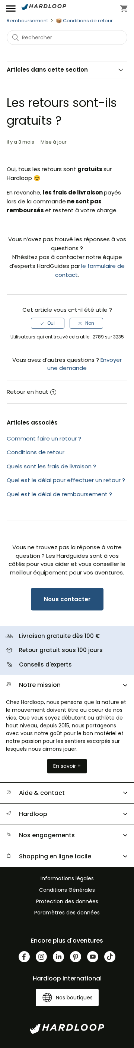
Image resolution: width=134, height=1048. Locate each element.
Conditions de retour (35, 452)
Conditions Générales (67, 890)
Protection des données (67, 901)
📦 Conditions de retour (84, 20)
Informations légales (67, 878)
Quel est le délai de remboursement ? (59, 494)
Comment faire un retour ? (44, 438)
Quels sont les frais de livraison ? (51, 466)
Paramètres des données (67, 912)
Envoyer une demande (84, 364)
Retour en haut (27, 392)
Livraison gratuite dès (59, 636)
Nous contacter (67, 599)
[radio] (47, 323)
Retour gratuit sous (61, 650)
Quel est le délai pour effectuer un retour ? (66, 480)
